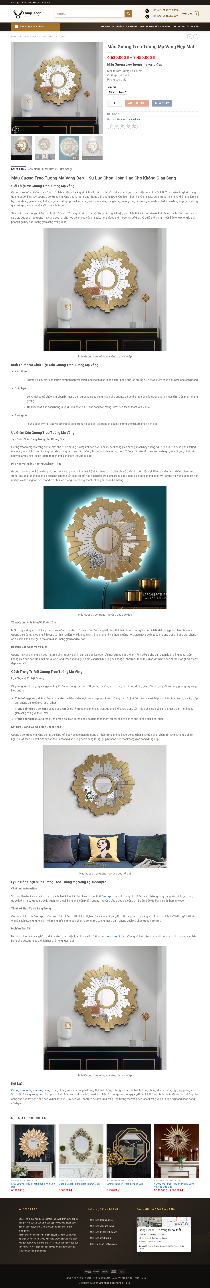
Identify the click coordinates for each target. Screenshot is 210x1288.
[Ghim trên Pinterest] (128, 126)
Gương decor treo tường (53, 37)
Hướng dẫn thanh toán (130, 26)
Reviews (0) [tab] (66, 169)
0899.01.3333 (170, 10)
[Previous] (17, 88)
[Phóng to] (15, 129)
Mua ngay (162, 103)
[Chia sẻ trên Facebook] (110, 126)
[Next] (97, 88)
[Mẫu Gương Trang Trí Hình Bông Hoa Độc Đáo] (33, 1151)
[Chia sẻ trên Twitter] (116, 126)
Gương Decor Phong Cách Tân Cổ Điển (79, 1183)
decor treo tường (116, 936)
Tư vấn (195, 26)
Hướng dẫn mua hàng (159, 26)
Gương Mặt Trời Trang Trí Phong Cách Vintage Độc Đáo (174, 1185)
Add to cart (137, 103)
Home (14, 37)
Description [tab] (18, 169)
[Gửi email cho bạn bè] (122, 126)
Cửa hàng (140, 1278)
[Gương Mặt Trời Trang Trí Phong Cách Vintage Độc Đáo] (176, 1151)
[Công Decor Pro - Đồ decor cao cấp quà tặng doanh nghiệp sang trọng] (29, 14)
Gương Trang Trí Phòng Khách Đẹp (125, 1183)
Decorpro (107, 896)
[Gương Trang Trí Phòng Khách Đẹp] (129, 1151)
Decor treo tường (29, 37)
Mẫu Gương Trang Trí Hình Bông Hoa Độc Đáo (33, 1185)
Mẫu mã (112, 87)
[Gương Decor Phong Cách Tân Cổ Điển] (81, 1151)
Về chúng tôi (181, 26)
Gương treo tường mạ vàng (27, 1090)
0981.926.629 (170, 16)
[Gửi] (128, 13)
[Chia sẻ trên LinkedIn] (135, 126)
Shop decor (107, 26)
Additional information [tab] (42, 169)
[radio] (112, 92)
